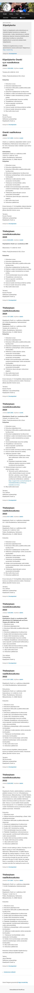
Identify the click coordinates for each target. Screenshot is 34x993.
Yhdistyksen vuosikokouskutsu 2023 (11, 606)
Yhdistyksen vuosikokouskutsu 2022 (11, 777)
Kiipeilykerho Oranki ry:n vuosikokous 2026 (12, 62)
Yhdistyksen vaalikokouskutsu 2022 (11, 673)
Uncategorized (13, 53)
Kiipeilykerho (9, 25)
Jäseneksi (5, 17)
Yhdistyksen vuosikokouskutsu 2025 (11, 234)
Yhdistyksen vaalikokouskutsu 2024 (11, 310)
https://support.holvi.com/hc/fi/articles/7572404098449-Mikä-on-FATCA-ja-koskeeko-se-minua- (20, 483)
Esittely (11, 14)
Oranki (5, 14)
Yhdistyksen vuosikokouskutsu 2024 (11, 406)
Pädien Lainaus (25, 14)
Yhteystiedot (14, 17)
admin (21, 316)
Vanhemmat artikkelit (9, 972)
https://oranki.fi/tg (8, 50)
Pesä (17, 14)
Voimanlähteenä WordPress (17, 989)
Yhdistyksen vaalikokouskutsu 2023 (11, 510)
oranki (21, 68)
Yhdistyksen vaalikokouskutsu (11, 876)
